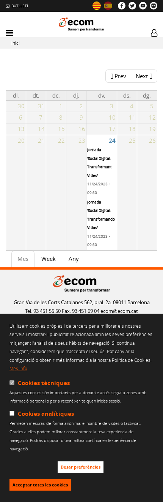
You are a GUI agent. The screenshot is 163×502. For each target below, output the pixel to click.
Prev (120, 76)
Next (142, 76)
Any (74, 258)
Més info (18, 368)
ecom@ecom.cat (119, 311)
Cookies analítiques (46, 414)
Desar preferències (80, 467)
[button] (9, 33)
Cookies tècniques (44, 383)
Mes (25, 261)
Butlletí (19, 5)
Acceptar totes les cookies (40, 485)
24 (112, 140)
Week (48, 258)
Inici (15, 43)
